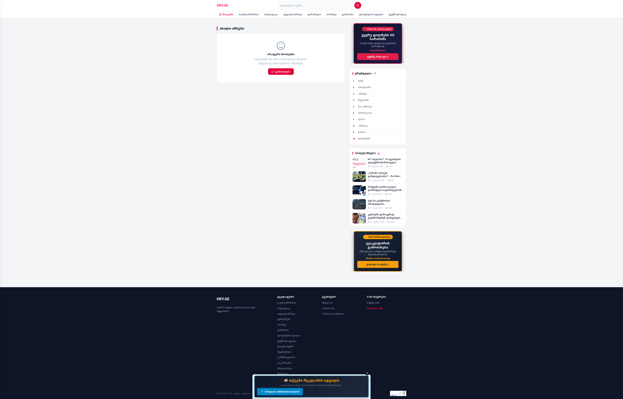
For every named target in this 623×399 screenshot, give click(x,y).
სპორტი (331, 14)
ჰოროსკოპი (365, 112)
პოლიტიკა (271, 14)
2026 (360, 80)
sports (361, 119)
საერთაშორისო (249, 14)
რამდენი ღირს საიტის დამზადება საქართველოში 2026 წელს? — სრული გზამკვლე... (385, 188)
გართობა (348, 14)
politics (362, 132)
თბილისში (364, 87)
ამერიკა (363, 125)
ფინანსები (314, 14)
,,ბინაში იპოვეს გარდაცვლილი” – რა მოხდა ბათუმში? (385, 174)
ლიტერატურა (285, 346)
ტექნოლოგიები (399, 14)
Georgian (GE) (375, 308)
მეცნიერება (284, 351)
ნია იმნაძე (364, 106)
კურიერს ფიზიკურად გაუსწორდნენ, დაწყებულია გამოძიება (385, 216)
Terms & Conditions (333, 313)
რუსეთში (363, 100)
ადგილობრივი (292, 14)
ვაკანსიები (284, 362)
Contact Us (328, 308)
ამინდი (362, 93)
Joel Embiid (364, 138)
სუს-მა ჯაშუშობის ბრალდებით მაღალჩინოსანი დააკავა (383, 202)
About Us (327, 302)
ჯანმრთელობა (286, 357)
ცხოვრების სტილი (371, 14)
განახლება (282, 71)
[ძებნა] (357, 5)
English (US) (373, 302)
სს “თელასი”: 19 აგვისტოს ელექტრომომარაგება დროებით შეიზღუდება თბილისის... (384, 161)
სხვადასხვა (285, 368)
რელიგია (282, 373)
